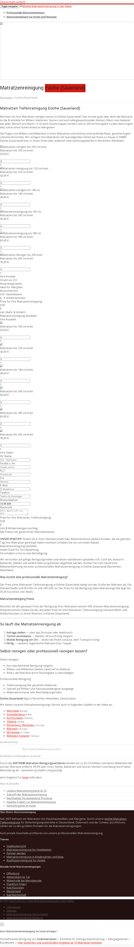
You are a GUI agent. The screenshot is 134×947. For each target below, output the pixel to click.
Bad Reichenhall (16, 895)
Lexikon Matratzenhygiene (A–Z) (27, 791)
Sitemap (12, 911)
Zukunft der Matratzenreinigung (27, 794)
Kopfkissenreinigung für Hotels (26, 860)
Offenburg (13, 873)
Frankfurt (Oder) (17, 884)
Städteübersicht (16, 846)
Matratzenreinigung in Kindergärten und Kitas (35, 857)
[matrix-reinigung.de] (46, 6)
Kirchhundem (15, 718)
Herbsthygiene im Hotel (21, 805)
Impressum (13, 907)
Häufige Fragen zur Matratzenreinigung (31, 802)
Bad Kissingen (15, 887)
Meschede (13, 711)
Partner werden (16, 853)
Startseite (6, 97)
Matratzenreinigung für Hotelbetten (29, 849)
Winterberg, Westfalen (20, 725)
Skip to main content (12, 2)
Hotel (25, 777)
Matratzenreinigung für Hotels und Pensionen (32, 17)
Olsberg (11, 721)
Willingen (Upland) (18, 736)
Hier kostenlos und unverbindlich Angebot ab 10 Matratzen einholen (60, 942)
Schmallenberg (16, 714)
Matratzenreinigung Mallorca (25, 918)
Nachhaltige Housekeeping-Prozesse (29, 798)
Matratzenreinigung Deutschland (27, 914)
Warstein (12, 728)
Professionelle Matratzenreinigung (25, 13)
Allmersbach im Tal (18, 877)
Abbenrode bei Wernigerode (24, 880)
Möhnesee (13, 732)
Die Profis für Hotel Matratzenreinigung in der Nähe (41, 901)
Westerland (14, 891)
